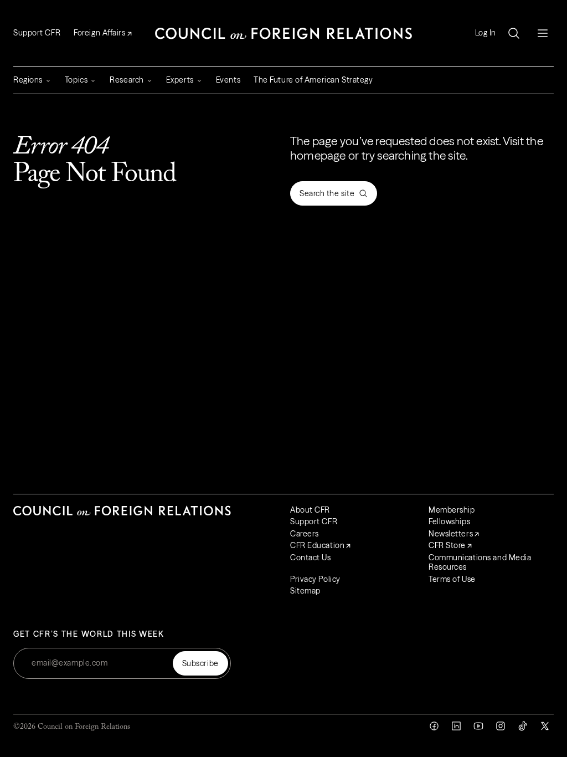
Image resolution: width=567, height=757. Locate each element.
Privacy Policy (315, 579)
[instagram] (500, 726)
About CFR (310, 510)
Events (228, 80)
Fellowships (449, 521)
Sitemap (305, 591)
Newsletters (451, 534)
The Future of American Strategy (313, 80)
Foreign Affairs (99, 33)
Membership (452, 510)
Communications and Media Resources (480, 562)
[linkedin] (456, 726)
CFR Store (447, 545)
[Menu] (543, 33)
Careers (304, 534)
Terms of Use (452, 579)
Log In (485, 33)
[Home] (283, 33)
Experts (180, 80)
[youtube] (478, 726)
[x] (545, 726)
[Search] (514, 33)
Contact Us (310, 557)
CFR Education (317, 545)
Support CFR (36, 33)
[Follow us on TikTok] (523, 726)
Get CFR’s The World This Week (88, 634)
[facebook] (434, 726)
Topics (76, 80)
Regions (28, 80)
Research (126, 80)
